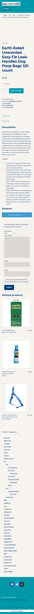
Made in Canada (8, 458)
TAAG (9, 485)
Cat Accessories (12, 467)
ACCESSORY (12, 101)
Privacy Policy (6, 599)
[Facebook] (12, 584)
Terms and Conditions (17, 611)
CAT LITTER (11, 476)
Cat (7, 464)
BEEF (5, 553)
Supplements (13, 482)
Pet (10, 15)
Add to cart (16, 91)
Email (6, 270)
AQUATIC (7, 515)
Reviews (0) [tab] (6, 121)
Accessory (7, 438)
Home (5, 15)
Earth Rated (9, 105)
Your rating (8, 231)
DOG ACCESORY (9, 527)
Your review (8, 235)
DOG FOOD (7, 530)
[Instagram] (22, 584)
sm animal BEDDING (10, 544)
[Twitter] (17, 584)
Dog (14, 15)
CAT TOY (6, 521)
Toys (5, 506)
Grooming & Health (13, 479)
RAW (5, 500)
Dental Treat (8, 562)
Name (6, 261)
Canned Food (14, 473)
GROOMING (7, 539)
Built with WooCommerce (19, 599)
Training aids (7, 509)
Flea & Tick (13, 494)
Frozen (6, 452)
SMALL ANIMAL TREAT (10, 550)
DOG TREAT (7, 536)
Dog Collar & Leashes (10, 565)
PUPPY (6, 568)
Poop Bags (8, 103)
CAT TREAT (7, 524)
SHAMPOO (7, 503)
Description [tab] (6, 116)
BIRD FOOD (7, 440)
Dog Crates (7, 446)
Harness (6, 455)
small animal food (9, 547)
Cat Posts (7, 443)
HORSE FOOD (8, 542)
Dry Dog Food (8, 559)
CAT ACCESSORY (9, 518)
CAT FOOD (11, 470)
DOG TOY (7, 449)
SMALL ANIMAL (8, 571)
